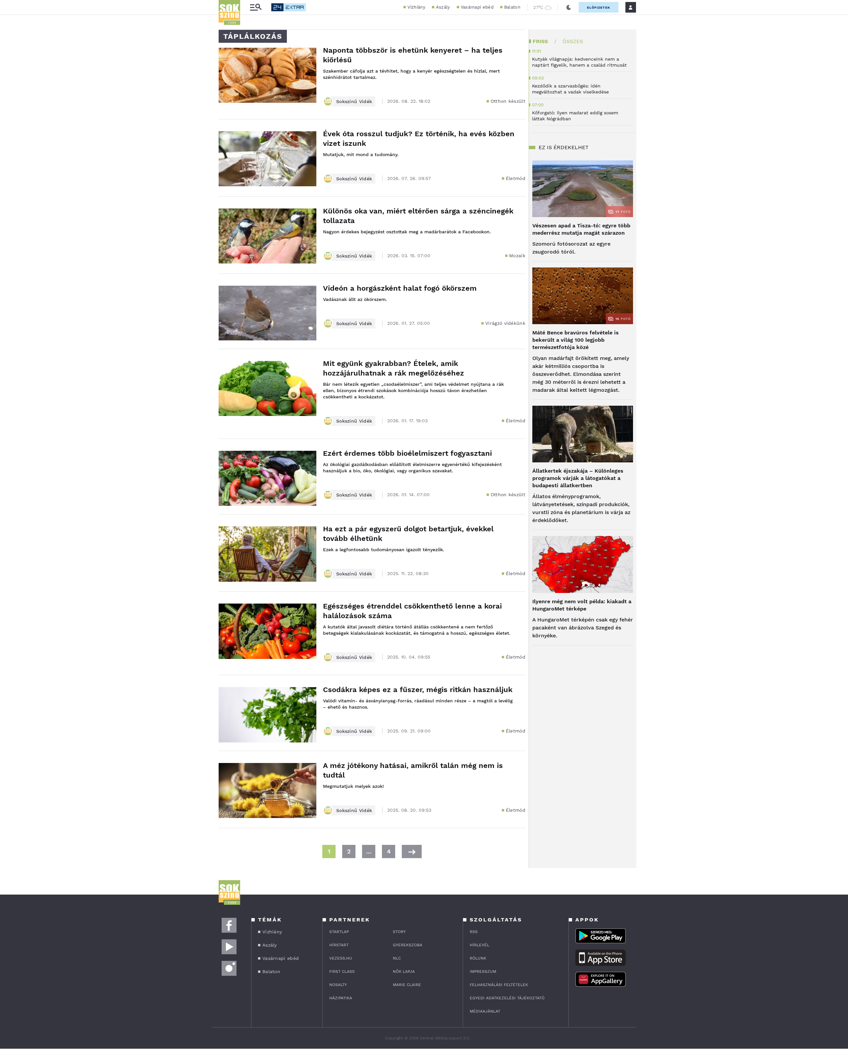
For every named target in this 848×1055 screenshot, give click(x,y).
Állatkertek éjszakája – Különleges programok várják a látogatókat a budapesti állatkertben (577, 478)
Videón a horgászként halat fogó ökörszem (400, 288)
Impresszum (483, 971)
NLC (397, 958)
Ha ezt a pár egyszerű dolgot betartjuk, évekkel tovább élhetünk (408, 534)
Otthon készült (508, 101)
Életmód (515, 178)
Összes (572, 41)
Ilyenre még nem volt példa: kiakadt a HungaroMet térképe (581, 605)
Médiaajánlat (485, 1011)
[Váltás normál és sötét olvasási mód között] (569, 7)
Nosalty (338, 984)
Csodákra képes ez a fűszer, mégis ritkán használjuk (417, 689)
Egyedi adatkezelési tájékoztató (507, 998)
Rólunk (478, 958)
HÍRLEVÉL (479, 945)
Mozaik (517, 255)
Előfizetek (598, 7)
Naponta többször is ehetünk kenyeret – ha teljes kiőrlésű (413, 55)
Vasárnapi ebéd (477, 7)
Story (399, 931)
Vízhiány (416, 7)
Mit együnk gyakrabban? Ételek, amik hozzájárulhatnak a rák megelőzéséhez (393, 368)
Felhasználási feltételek (499, 984)
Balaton (512, 7)
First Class (342, 971)
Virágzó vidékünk (505, 323)
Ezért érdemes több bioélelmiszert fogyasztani (407, 453)
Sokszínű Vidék (354, 101)
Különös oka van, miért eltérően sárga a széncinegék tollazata (418, 216)
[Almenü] (256, 7)
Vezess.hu (340, 958)
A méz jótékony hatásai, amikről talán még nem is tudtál (413, 770)
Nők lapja (404, 971)
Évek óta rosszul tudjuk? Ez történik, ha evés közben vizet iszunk (418, 138)
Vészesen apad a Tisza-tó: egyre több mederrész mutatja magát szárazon (581, 229)
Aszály (443, 7)
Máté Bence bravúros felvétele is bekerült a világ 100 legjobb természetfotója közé (575, 339)
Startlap (339, 931)
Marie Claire (407, 984)
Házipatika (340, 998)
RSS (474, 931)
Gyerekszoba (407, 945)
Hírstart (338, 945)
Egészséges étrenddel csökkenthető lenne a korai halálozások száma (412, 611)
